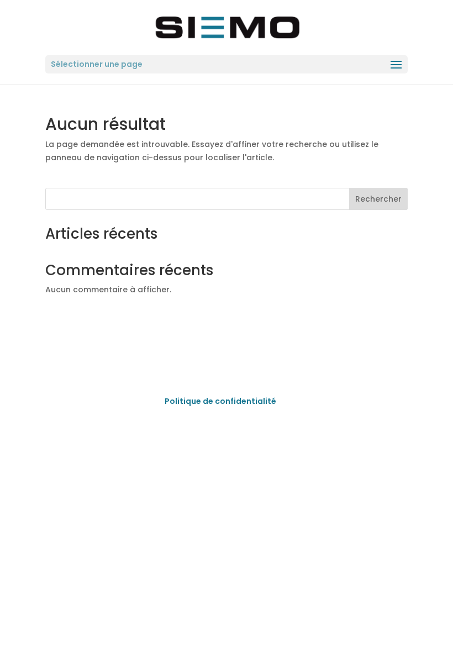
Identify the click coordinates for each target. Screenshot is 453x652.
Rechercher (378, 198)
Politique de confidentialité (220, 401)
